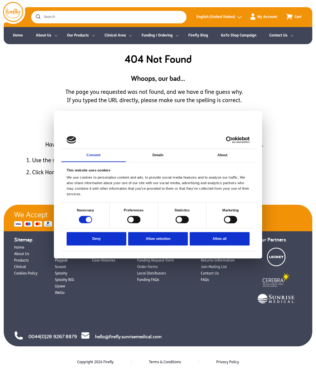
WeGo (60, 293)
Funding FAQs (148, 280)
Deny (96, 239)
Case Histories (103, 260)
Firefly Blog (198, 35)
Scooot (60, 267)
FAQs (205, 280)
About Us (43, 35)
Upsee (60, 286)
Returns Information (218, 260)
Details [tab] (158, 155)
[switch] (133, 219)
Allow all (219, 239)
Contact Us (278, 35)
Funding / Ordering (157, 35)
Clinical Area (115, 35)
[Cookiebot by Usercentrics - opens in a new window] (229, 139)
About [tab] (222, 155)
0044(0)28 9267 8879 (52, 336)
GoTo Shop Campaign (238, 35)
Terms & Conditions (165, 362)
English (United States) (215, 17)
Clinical (20, 267)
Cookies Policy (25, 273)
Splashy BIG (64, 280)
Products (21, 260)
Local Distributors (151, 273)
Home (18, 35)
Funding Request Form (155, 260)
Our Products (78, 35)
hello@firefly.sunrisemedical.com (128, 336)
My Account (267, 17)
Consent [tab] (93, 155)
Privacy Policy (227, 362)
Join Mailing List (214, 267)
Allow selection (158, 239)
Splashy (61, 273)
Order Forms (147, 267)
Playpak (61, 260)
